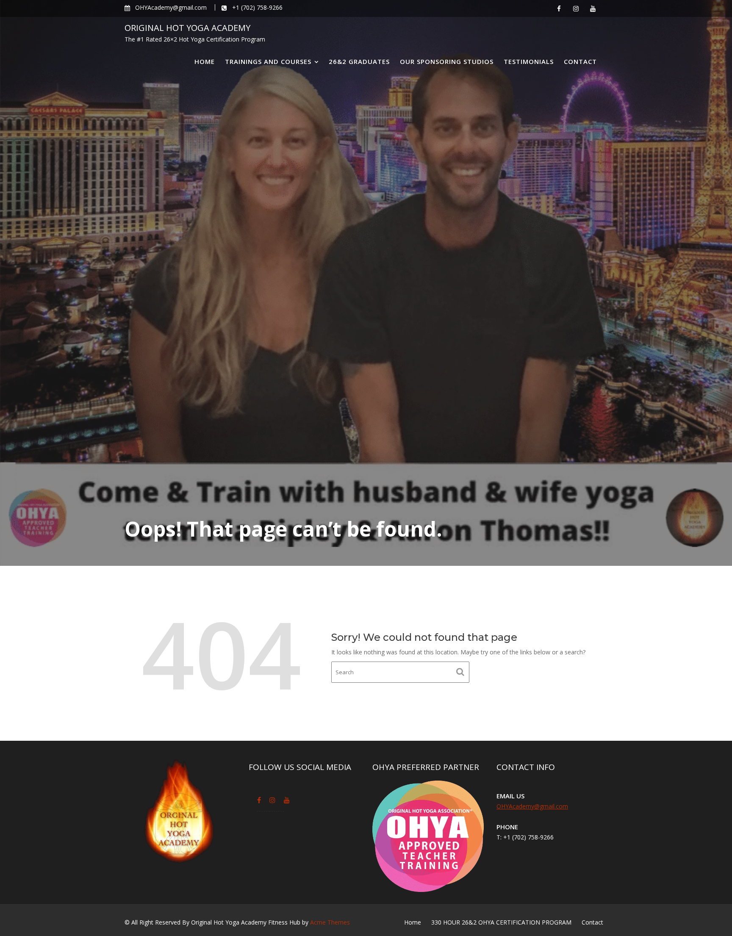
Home (204, 61)
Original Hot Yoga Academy (187, 27)
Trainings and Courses (268, 61)
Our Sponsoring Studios (447, 61)
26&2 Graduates (359, 61)
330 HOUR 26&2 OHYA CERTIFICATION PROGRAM (501, 922)
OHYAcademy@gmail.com (532, 806)
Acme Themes (330, 922)
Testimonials (529, 61)
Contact (580, 61)
